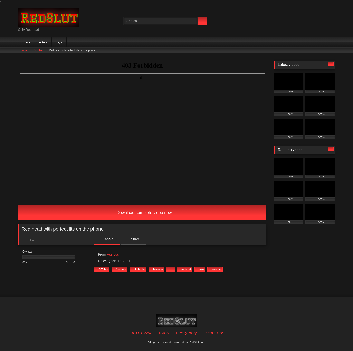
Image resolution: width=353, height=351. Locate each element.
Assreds (113, 254)
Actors (43, 42)
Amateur (121, 269)
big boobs (139, 269)
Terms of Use (213, 333)
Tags (59, 42)
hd (172, 269)
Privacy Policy (186, 333)
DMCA (164, 333)
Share (135, 239)
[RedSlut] (48, 17)
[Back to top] (341, 340)
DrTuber (38, 50)
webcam (216, 269)
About (108, 239)
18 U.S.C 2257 (141, 333)
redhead (186, 269)
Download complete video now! (144, 212)
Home (26, 42)
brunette (158, 269)
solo (201, 269)
